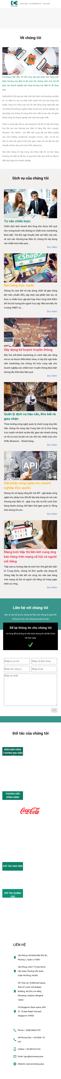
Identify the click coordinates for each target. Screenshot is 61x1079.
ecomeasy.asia (8, 1075)
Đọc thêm (52, 247)
